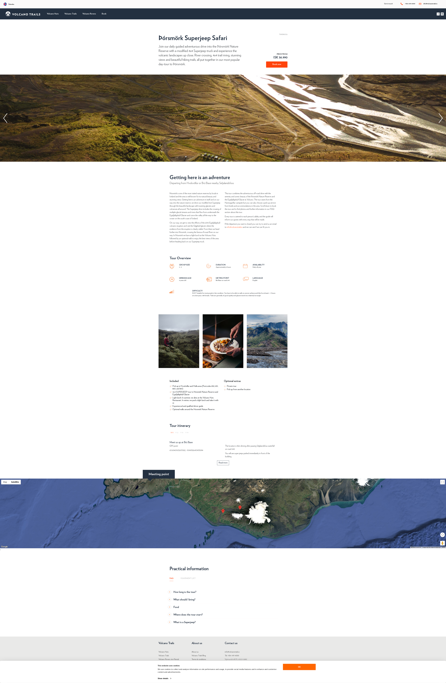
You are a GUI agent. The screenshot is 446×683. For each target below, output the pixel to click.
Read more (223, 463)
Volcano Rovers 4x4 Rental (169, 659)
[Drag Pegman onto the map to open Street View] (442, 543)
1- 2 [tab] (176, 432)
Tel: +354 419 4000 (232, 656)
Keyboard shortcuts (416, 547)
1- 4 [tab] (186, 432)
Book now (276, 64)
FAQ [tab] (171, 578)
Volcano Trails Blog (199, 656)
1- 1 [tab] (172, 432)
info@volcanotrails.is (430, 4)
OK (299, 667)
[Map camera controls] (442, 534)
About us (195, 652)
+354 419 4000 (410, 4)
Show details (163, 678)
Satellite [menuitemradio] (15, 482)
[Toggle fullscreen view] (442, 482)
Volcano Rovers (89, 14)
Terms (443, 547)
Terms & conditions (199, 659)
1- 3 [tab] (181, 432)
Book (104, 14)
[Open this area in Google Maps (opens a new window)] (4, 546)
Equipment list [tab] (188, 578)
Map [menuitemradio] (5, 482)
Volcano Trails (70, 14)
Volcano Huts (53, 14)
